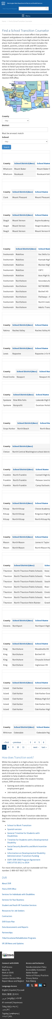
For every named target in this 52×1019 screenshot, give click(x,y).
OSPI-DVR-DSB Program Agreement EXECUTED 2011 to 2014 (23, 861)
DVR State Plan (8, 921)
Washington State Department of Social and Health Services (24, 3)
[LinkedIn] (40, 985)
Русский (20, 990)
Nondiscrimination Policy (36, 967)
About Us (6, 970)
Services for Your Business (13, 900)
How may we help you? (10, 9)
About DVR (6, 883)
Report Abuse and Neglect (13, 981)
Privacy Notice (32, 978)
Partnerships (7, 932)
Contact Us (6, 975)
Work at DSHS (8, 972)
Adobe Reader (32, 972)
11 (23, 747)
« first (6, 742)
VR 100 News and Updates (13, 943)
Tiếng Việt (6, 1006)
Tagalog (5, 1013)
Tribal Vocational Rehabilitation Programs (19, 938)
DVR (4, 877)
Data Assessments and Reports (15, 927)
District (5, 125)
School (5, 137)
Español (12, 990)
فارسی (5, 1009)
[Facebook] (28, 985)
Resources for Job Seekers (13, 910)
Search (47, 8)
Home (4, 21)
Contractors (7, 916)
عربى (4, 998)
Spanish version (14, 829)
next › (35, 747)
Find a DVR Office (9, 889)
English (5, 990)
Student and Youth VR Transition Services (19, 905)
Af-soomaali (7, 1002)
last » (44, 747)
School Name (43, 163)
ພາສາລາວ (14, 1013)
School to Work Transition (19, 825)
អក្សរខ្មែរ (11, 998)
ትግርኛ (5, 1016)
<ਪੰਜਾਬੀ (18, 998)
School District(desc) (24, 163)
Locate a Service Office (11, 978)
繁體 (9, 994)
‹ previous (16, 742)
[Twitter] (32, 985)
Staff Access (7, 967)
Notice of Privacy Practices (37, 975)
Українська (17, 1002)
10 (18, 747)
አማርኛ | (14, 1006)
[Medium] (44, 985)
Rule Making (31, 981)
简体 (4, 994)
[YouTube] (36, 985)
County (5, 116)
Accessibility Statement (36, 970)
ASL (10, 1016)
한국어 (16, 994)
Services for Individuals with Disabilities (18, 894)
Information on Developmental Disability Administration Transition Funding (26, 854)
